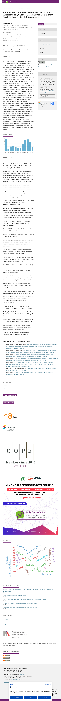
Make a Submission (10, 395)
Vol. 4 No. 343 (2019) (19, 8)
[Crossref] (9, 431)
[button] (12, 684)
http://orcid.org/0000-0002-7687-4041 (10, 40)
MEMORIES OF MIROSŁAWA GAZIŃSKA (26, 372)
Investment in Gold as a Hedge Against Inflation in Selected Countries (20, 607)
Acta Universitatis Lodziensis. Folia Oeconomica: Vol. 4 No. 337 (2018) (30, 356)
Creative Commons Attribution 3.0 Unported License (46, 66)
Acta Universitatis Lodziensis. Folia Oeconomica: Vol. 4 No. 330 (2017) (30, 360)
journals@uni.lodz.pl (17, 679)
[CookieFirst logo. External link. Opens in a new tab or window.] (11, 686)
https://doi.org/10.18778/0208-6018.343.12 (17, 46)
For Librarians (6, 624)
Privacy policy (48, 684)
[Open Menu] (3, 1)
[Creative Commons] (15, 418)
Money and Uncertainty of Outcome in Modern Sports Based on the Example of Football (25, 599)
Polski (4, 388)
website (22, 674)
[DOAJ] (8, 418)
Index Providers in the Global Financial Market (14, 595)
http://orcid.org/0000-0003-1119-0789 (10, 29)
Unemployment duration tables (34, 368)
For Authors (5, 621)
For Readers (5, 619)
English (5, 385)
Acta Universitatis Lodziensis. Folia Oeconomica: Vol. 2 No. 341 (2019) (37, 352)
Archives (10, 8)
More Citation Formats (45, 96)
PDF (41, 24)
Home (5, 8)
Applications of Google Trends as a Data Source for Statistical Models (20, 603)
